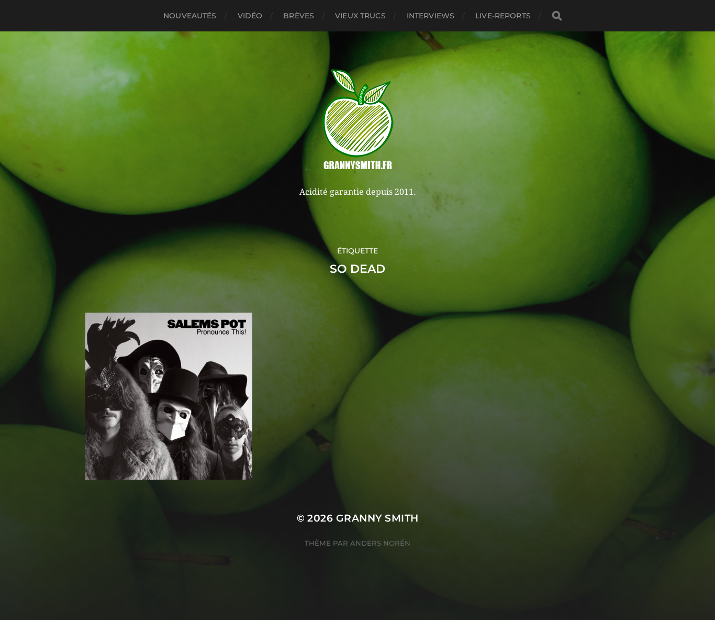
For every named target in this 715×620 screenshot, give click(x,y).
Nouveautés (189, 15)
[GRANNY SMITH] (358, 120)
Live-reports (503, 15)
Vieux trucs (360, 15)
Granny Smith (377, 518)
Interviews (430, 15)
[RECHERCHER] (557, 16)
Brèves (298, 15)
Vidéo (250, 15)
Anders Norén (380, 543)
